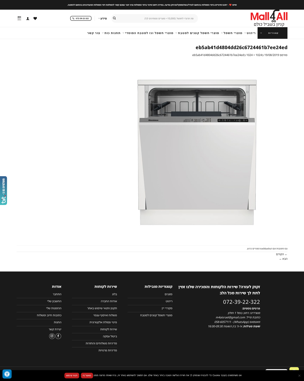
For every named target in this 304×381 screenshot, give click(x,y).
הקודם (281, 254)
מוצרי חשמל (233, 33)
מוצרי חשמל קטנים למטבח (198, 33)
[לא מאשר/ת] (299, 376)
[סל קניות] (19, 18)
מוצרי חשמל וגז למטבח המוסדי (149, 33)
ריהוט (251, 33)
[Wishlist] (35, 18)
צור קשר (93, 33)
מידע (103, 18)
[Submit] (114, 18)
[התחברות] (28, 18)
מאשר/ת (87, 375)
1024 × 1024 (254, 55)
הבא (283, 259)
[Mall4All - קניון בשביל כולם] (261, 18)
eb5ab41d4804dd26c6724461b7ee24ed (218, 55)
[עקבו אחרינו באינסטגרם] (52, 336)
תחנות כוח (112, 33)
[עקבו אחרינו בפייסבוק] (58, 336)
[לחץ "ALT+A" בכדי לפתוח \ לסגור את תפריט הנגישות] (7, 374)
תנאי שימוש (72, 375)
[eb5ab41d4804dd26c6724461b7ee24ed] (197, 151)
